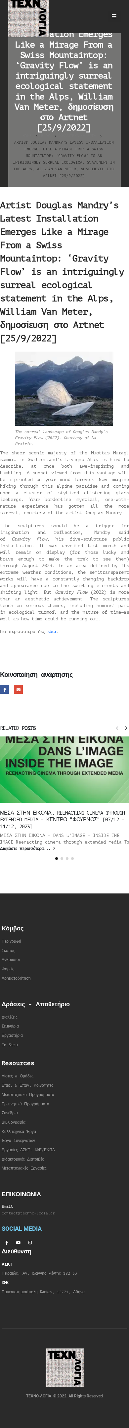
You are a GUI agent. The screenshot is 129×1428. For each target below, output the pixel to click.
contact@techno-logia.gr (28, 1213)
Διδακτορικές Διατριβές (23, 1159)
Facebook (4, 689)
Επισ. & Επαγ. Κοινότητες (27, 1085)
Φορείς (8, 969)
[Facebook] (6, 1242)
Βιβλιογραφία (13, 1122)
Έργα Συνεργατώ (17, 1141)
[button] (117, 728)
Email (18, 689)
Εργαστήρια (12, 1035)
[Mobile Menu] (114, 16)
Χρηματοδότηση (16, 978)
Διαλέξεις (10, 1017)
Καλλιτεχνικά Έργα (19, 1132)
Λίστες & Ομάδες (17, 1076)
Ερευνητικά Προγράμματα (25, 1104)
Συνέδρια (10, 1113)
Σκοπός (8, 951)
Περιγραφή (11, 941)
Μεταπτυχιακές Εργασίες (24, 1168)
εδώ (52, 631)
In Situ (10, 1045)
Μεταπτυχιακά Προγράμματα (28, 1095)
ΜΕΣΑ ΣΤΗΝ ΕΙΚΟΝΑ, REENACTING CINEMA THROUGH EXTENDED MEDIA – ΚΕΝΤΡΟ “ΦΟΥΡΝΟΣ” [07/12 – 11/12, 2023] (62, 820)
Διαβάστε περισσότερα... (26, 849)
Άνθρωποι (11, 960)
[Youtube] (18, 1242)
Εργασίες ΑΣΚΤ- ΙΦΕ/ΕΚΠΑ (28, 1150)
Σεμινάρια (10, 1026)
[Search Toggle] (96, 16)
